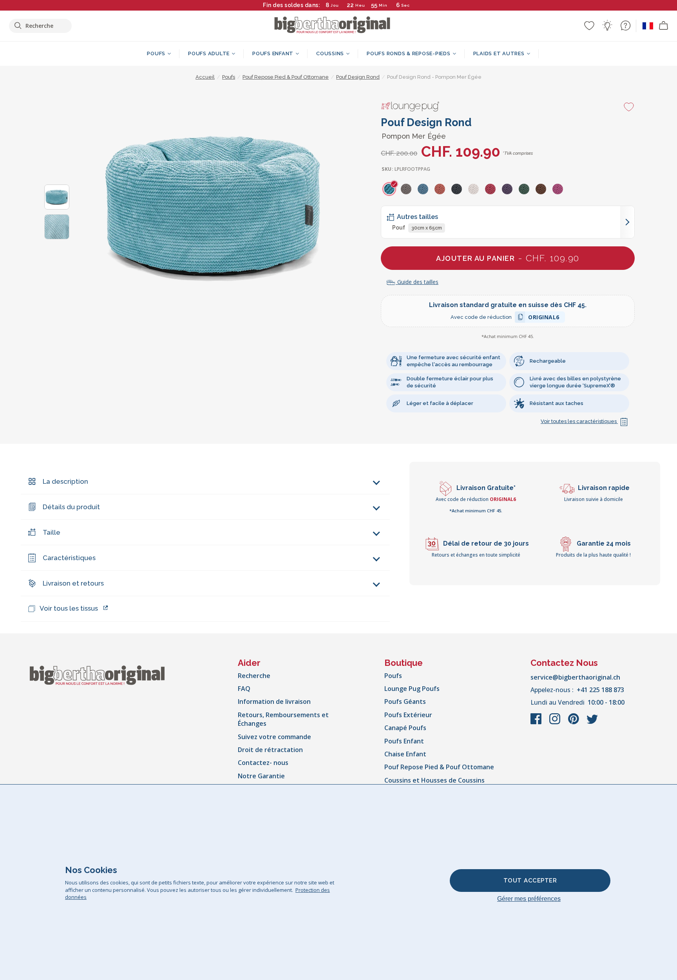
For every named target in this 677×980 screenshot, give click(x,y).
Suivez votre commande (274, 736)
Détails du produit (71, 507)
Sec (405, 5)
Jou (335, 5)
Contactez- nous (263, 762)
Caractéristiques (69, 558)
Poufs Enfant (404, 741)
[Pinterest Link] (574, 722)
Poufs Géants (405, 701)
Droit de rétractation (270, 749)
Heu (360, 5)
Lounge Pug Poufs (412, 688)
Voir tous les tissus (69, 608)
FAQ (244, 688)
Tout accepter (530, 880)
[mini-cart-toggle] (663, 26)
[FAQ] (625, 25)
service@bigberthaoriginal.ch (575, 677)
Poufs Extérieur (408, 715)
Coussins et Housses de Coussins (434, 780)
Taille (51, 532)
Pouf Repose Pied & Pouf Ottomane (439, 767)
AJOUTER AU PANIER (507, 258)
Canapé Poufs (405, 727)
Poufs (393, 675)
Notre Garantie (261, 776)
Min (383, 5)
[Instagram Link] (555, 722)
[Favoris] (589, 25)
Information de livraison (274, 701)
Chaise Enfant (405, 754)
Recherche (254, 675)
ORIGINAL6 (543, 318)
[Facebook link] (536, 722)
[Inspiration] (607, 25)
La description (65, 481)
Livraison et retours (73, 583)
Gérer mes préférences (529, 898)
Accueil (205, 77)
